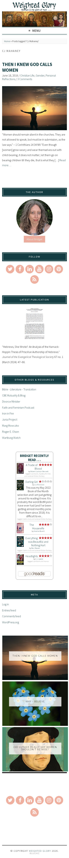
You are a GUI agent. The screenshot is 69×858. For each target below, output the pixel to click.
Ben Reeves (35, 548)
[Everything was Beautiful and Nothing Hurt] (20, 546)
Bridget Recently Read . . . (34, 458)
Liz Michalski (39, 484)
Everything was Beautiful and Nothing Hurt (36, 541)
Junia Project (9, 419)
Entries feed (9, 610)
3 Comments (24, 79)
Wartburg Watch (11, 437)
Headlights (31, 556)
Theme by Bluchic (34, 853)
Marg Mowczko (10, 425)
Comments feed (11, 616)
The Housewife (36, 526)
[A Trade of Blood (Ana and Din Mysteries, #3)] (20, 472)
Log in (5, 604)
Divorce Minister (11, 401)
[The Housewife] (20, 532)
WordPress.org (10, 622)
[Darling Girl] (20, 489)
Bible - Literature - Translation (19, 389)
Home (7, 41)
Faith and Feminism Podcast (18, 407)
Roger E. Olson (10, 431)
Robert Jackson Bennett (39, 471)
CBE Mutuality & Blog (13, 395)
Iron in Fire (8, 413)
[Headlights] (20, 564)
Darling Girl (31, 481)
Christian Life (27, 75)
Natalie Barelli (39, 531)
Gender (40, 75)
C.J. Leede (39, 559)
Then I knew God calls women (27, 67)
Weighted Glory (40, 850)
